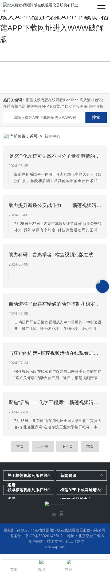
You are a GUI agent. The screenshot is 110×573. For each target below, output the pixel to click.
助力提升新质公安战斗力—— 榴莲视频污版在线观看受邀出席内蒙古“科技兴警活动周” (55, 205)
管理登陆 (35, 541)
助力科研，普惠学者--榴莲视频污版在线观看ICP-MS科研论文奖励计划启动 (55, 254)
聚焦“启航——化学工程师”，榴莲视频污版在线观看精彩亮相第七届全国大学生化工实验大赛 (55, 402)
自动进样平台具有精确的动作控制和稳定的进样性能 (55, 304)
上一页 (42, 446)
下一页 (67, 446)
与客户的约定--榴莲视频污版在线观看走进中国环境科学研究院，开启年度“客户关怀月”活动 (55, 353)
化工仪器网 (75, 541)
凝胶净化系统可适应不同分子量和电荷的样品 (55, 156)
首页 (34, 136)
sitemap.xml (55, 547)
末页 (90, 446)
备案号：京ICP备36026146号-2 (36, 536)
